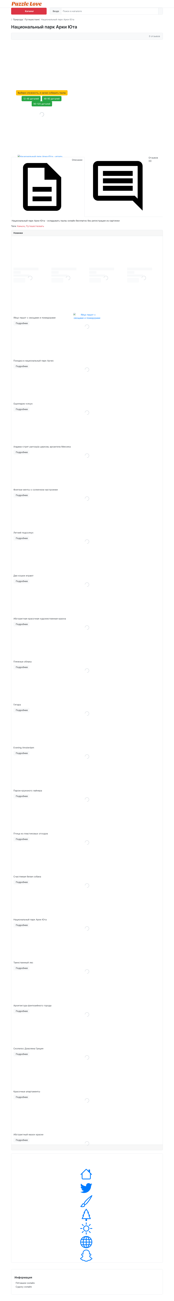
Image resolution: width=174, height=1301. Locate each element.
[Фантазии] (87, 1255)
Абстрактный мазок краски (28, 1134)
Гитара (17, 704)
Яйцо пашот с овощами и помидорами (34, 317)
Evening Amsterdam (23, 747)
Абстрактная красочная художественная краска (39, 618)
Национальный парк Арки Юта (30, 919)
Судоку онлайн (24, 1286)
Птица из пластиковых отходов (30, 833)
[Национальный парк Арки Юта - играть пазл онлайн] (42, 130)
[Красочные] (87, 1201)
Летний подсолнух (23, 532)
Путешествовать (35, 226)
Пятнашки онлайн (25, 1283)
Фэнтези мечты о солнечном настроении (35, 489)
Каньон (21, 226)
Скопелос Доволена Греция (28, 1048)
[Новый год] (87, 1215)
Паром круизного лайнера (27, 790)
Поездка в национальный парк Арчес (33, 360)
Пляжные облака (22, 661)
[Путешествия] (87, 1228)
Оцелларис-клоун (22, 403)
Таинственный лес (23, 962)
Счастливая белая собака (27, 876)
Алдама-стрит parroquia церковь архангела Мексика (42, 446)
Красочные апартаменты (26, 1091)
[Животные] (87, 1187)
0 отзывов (154, 36)
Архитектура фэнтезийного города (32, 1005)
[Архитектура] (87, 1174)
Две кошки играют (23, 575)
